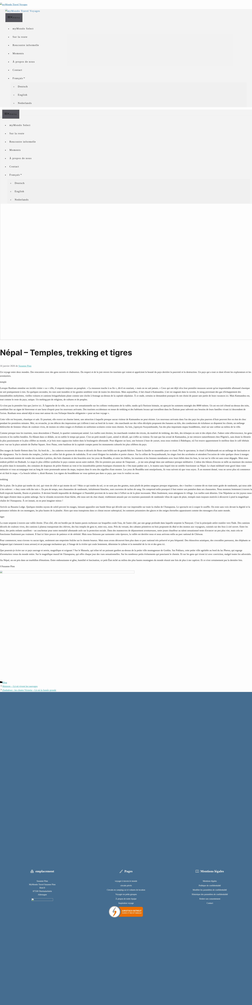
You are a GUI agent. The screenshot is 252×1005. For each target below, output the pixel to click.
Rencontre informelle (26, 45)
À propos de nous (24, 61)
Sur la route (20, 36)
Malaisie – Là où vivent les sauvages (20, 686)
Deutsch (23, 86)
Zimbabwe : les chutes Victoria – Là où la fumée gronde (29, 690)
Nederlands (25, 103)
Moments (18, 53)
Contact (17, 70)
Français (18, 78)
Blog (4, 682)
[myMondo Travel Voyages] (22, 11)
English (22, 94)
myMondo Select (23, 28)
